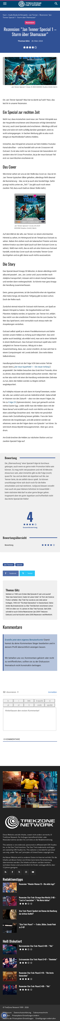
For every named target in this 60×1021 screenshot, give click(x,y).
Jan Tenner (33, 15)
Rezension (30, 22)
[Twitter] (19, 872)
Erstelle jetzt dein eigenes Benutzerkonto (24, 640)
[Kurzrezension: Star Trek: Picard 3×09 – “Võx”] (10, 949)
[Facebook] (12, 872)
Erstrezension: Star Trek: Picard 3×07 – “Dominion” (38, 959)
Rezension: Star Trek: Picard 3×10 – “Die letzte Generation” (36, 974)
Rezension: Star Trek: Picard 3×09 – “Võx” (34, 986)
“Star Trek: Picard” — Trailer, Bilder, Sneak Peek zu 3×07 (37, 926)
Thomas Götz (24, 41)
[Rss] (5, 872)
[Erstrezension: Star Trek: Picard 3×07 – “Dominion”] (10, 963)
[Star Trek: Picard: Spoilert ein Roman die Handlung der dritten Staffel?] (10, 914)
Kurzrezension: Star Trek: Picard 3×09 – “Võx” (36, 945)
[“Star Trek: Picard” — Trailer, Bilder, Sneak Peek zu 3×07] (10, 928)
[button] (25, 1015)
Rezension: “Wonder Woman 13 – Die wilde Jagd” (37, 883)
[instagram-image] (12, 780)
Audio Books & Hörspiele (18, 15)
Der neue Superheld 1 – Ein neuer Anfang (32, 367)
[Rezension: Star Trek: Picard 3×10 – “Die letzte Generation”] (10, 976)
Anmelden (52, 692)
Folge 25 (12, 402)
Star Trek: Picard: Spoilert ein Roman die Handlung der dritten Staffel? (38, 912)
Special (19, 564)
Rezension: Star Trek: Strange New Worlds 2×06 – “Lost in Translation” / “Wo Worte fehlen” (37, 899)
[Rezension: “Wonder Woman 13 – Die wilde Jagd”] (10, 887)
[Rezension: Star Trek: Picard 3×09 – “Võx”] (10, 990)
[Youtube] (33, 872)
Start (5, 15)
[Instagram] (26, 872)
